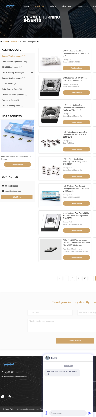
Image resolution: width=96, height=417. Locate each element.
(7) (12, 106)
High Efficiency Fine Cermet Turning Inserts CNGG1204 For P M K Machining (76, 188)
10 (85, 278)
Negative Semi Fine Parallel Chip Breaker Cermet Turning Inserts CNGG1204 (76, 215)
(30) (12, 67)
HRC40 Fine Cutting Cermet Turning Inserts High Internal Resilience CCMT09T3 (74, 107)
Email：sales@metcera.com (15, 377)
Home (27, 6)
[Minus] (89, 357)
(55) (12, 89)
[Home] (10, 6)
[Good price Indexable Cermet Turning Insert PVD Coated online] (17, 136)
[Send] (90, 413)
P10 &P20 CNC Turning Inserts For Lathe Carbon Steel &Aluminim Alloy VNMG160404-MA (76, 242)
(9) (9, 84)
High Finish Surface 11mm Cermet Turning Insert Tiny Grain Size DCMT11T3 (76, 134)
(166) (14, 62)
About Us (66, 6)
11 (91, 278)
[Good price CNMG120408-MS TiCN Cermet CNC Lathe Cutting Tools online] (51, 87)
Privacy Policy (8, 409)
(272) (14, 56)
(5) (14, 95)
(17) (13, 78)
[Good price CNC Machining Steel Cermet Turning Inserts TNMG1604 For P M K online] (51, 60)
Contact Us (82, 6)
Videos (52, 6)
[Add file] (46, 413)
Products (39, 6)
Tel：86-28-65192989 (13, 372)
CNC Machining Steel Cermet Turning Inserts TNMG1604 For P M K (76, 53)
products (13, 42)
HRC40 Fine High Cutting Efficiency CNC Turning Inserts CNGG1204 (75, 161)
